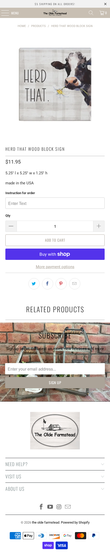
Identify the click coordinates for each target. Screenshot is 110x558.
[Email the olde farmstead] (68, 507)
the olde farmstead (45, 522)
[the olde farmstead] (55, 13)
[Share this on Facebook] (47, 283)
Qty (7, 215)
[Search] (91, 13)
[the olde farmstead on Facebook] (41, 507)
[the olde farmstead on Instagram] (59, 507)
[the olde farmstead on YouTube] (50, 507)
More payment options (55, 266)
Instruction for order (20, 193)
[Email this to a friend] (74, 283)
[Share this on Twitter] (34, 283)
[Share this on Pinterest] (61, 283)
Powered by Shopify (75, 522)
